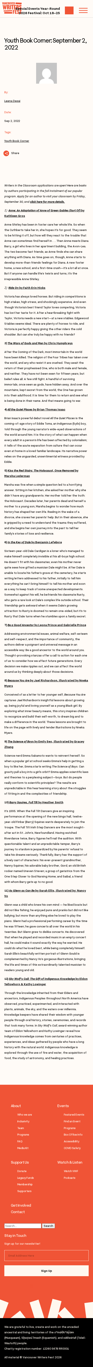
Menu (83, 10)
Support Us (20, 1162)
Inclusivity (23, 1121)
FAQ (19, 1141)
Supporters (24, 1191)
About (16, 1105)
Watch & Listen (69, 1162)
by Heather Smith (36, 802)
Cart (69, 10)
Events (63, 1105)
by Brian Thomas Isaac (36, 409)
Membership (25, 1184)
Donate (22, 1171)
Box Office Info (73, 1134)
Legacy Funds (25, 1178)
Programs (23, 1134)
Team (20, 1128)
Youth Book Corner (16, 141)
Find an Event (72, 1121)
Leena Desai (12, 101)
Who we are (24, 1114)
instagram (13, 1285)
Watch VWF (71, 1171)
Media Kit (22, 1148)
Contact (18, 1211)
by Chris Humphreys (40, 343)
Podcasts (69, 1178)
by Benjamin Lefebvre (35, 542)
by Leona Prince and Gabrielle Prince (47, 625)
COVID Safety (72, 1148)
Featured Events (74, 1114)
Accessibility (71, 1141)
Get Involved (21, 1205)
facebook (30, 1285)
